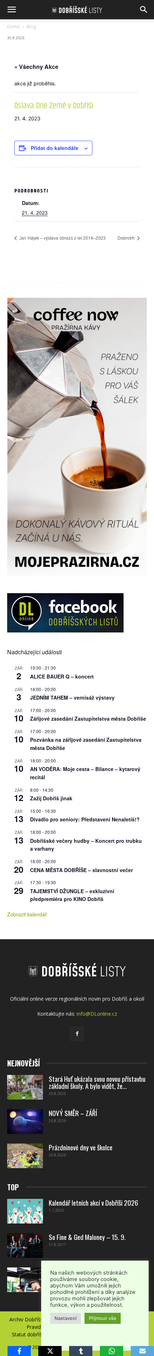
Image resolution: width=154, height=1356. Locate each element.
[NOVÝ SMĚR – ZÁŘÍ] (25, 1121)
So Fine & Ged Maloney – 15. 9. (87, 1237)
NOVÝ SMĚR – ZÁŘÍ (73, 1113)
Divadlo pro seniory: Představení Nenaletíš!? (85, 819)
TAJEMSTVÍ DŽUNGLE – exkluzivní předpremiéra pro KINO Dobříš (72, 895)
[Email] (142, 1351)
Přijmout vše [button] (102, 1318)
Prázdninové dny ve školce (80, 1147)
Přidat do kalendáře (54, 147)
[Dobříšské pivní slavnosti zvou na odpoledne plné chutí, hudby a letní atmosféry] (25, 1279)
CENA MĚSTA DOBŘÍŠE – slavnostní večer (81, 870)
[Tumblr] (80, 1351)
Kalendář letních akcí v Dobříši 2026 (93, 1202)
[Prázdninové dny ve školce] (25, 1156)
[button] (11, 9)
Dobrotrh (126, 238)
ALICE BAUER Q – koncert (62, 676)
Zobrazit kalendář (27, 914)
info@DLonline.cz (97, 1013)
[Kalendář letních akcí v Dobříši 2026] (25, 1211)
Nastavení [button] (65, 1318)
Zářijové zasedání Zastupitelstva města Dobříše (88, 718)
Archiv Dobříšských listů (36, 1319)
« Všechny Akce (36, 66)
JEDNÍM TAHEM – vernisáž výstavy (72, 697)
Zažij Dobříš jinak (51, 798)
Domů (13, 27)
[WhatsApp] (111, 1351)
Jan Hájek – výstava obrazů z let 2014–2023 (62, 238)
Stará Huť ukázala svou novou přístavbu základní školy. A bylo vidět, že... (97, 1082)
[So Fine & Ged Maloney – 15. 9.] (25, 1245)
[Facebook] (77, 1034)
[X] (50, 1351)
